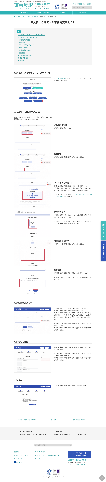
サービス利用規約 (40, 452)
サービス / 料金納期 (26, 431)
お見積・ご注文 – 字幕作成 (78, 419)
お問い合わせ (103, 232)
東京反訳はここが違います (62, 434)
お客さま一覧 (82, 434)
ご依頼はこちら (103, 252)
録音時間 (22, 42)
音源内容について (25, 50)
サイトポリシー (39, 458)
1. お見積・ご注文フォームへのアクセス (31, 35)
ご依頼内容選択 (24, 40)
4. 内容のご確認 (23, 58)
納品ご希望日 (23, 47)
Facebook (19, 462)
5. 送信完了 (21, 60)
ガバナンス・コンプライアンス (23, 455)
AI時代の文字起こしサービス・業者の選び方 (33, 434)
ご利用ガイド (58, 431)
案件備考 (22, 53)
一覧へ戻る (53, 419)
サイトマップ (18, 458)
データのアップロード (26, 45)
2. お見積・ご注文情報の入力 (27, 37)
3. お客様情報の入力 (24, 55)
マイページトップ (59, 78)
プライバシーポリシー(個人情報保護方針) (47, 455)
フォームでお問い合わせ (43, 8)
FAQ (84, 4)
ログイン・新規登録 (77, 4)
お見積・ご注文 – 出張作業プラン (27, 419)
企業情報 (89, 4)
